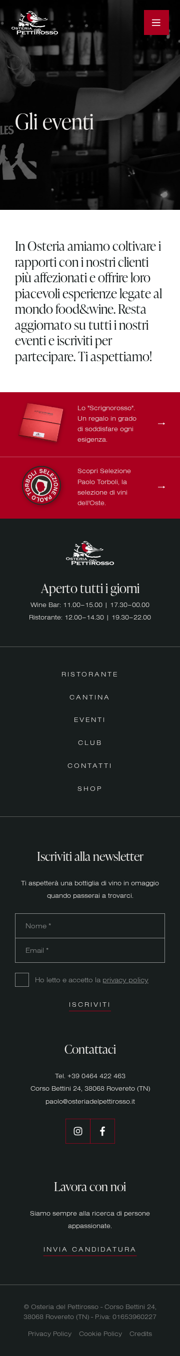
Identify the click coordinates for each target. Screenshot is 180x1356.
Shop (90, 788)
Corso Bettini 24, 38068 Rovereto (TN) (90, 1088)
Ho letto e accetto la (91, 980)
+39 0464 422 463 (97, 1076)
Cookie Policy (100, 1334)
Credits (141, 1334)
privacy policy (125, 979)
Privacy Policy (50, 1334)
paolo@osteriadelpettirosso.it (90, 1101)
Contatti (90, 765)
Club (90, 742)
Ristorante (90, 674)
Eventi (90, 719)
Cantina (90, 697)
